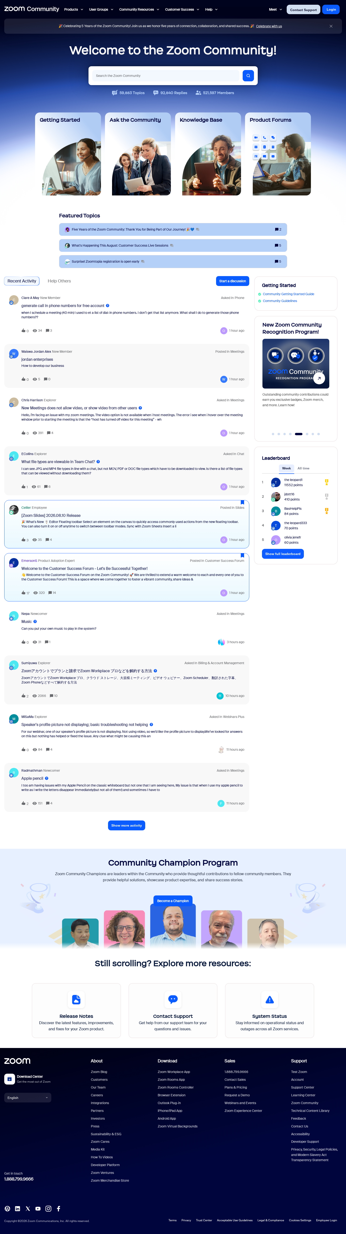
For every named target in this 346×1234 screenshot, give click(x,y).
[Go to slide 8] (319, 434)
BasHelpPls (293, 508)
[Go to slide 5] (296, 434)
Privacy (186, 1220)
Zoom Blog (99, 1072)
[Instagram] (48, 1208)
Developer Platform (105, 1165)
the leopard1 (293, 480)
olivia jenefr (292, 537)
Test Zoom (299, 1072)
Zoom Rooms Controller (176, 1087)
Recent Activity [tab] (22, 281)
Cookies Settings (300, 1220)
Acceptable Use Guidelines (235, 1220)
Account (297, 1079)
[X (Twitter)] (28, 1208)
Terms (173, 1220)
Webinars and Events (240, 1103)
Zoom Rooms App (171, 1079)
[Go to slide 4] (290, 434)
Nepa (25, 613)
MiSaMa (27, 716)
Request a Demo (237, 1095)
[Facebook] (58, 1208)
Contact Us (299, 1126)
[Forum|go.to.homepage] (31, 9)
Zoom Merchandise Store (110, 1180)
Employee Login (326, 1220)
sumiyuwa (29, 663)
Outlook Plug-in (169, 1103)
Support (299, 1061)
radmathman (31, 770)
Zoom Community (304, 1103)
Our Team (98, 1087)
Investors (98, 1118)
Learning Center (303, 1095)
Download (167, 1061)
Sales (230, 1061)
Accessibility (300, 1134)
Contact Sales (235, 1079)
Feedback (298, 1118)
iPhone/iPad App (170, 1111)
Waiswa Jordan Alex (36, 351)
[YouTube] (38, 1208)
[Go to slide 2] (279, 434)
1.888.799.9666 (18, 1179)
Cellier (26, 507)
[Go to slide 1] (273, 434)
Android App (167, 1118)
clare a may (30, 297)
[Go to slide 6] (304, 434)
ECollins (27, 454)
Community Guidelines (280, 301)
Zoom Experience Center (243, 1111)
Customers (99, 1079)
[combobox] (165, 75)
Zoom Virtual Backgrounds (177, 1126)
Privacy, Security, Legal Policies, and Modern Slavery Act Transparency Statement (314, 1154)
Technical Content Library (310, 1111)
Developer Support (305, 1141)
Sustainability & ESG (106, 1134)
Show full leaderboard (283, 554)
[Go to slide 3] (284, 434)
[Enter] (248, 75)
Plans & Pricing (236, 1087)
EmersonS (29, 560)
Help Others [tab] (59, 281)
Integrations (100, 1103)
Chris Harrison (32, 400)
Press (95, 1126)
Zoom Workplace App (174, 1072)
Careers (97, 1095)
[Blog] (7, 1208)
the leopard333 (295, 523)
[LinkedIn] (17, 1208)
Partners (97, 1111)
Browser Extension (171, 1095)
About (97, 1061)
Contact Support (303, 10)
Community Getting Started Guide (288, 294)
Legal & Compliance (270, 1220)
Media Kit (98, 1149)
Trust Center (204, 1220)
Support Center (302, 1087)
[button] (232, 281)
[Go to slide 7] (313, 434)
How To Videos (102, 1157)
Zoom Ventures (102, 1173)
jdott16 (289, 494)
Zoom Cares (100, 1141)
